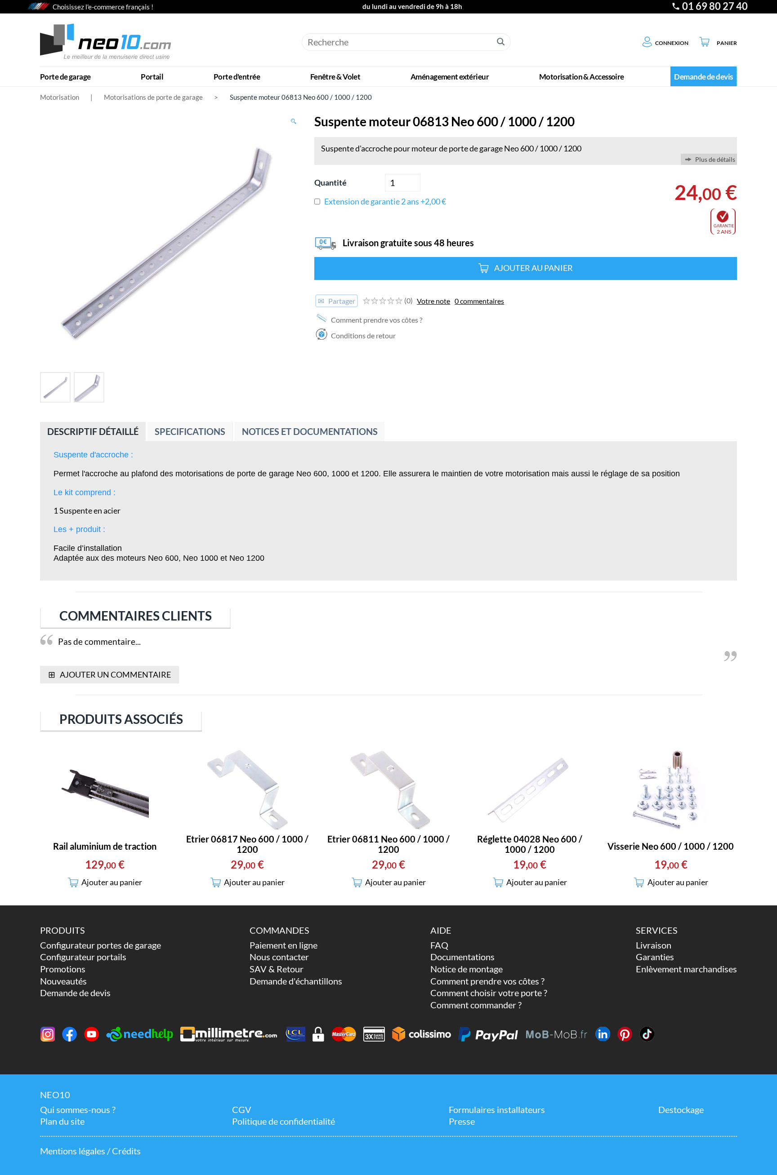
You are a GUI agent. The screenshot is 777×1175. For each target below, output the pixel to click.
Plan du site (62, 1121)
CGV (241, 1109)
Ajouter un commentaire (109, 674)
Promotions (62, 969)
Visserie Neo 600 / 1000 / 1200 (670, 846)
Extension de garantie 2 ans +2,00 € (385, 201)
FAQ (439, 945)
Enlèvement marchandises (686, 969)
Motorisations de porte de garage (153, 97)
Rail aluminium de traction (104, 846)
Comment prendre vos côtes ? (376, 319)
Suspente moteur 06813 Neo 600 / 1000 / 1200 (301, 97)
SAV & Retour (277, 969)
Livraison (653, 945)
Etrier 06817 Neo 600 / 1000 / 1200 (247, 844)
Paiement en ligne (283, 945)
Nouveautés (63, 981)
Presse (462, 1121)
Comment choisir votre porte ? (488, 993)
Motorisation (59, 97)
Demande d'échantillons (296, 981)
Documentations (462, 957)
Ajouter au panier (533, 268)
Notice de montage (466, 969)
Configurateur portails (83, 957)
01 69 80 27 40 (715, 6)
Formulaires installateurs (497, 1109)
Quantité (330, 182)
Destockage (681, 1109)
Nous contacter (279, 957)
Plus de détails (715, 159)
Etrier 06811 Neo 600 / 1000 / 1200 (388, 844)
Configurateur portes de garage (100, 945)
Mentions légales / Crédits (90, 1151)
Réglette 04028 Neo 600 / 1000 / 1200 (529, 844)
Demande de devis (75, 993)
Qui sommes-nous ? (78, 1109)
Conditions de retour (363, 335)
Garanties (655, 957)
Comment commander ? (476, 1005)
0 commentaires (479, 301)
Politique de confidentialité (283, 1121)
